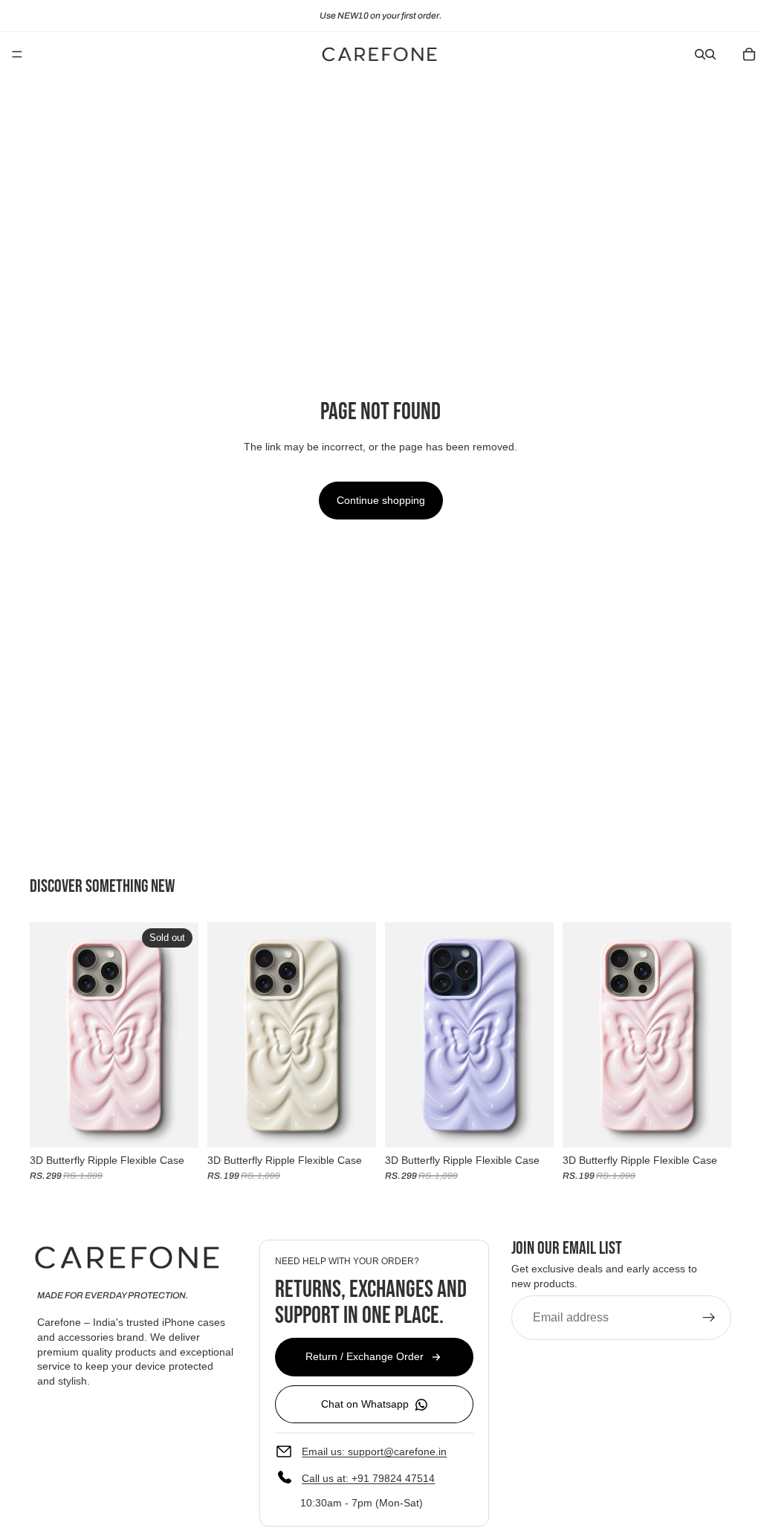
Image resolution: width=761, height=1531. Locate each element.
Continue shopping (381, 500)
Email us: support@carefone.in (374, 1451)
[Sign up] (709, 1317)
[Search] (700, 54)
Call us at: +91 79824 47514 (368, 1477)
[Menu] (17, 54)
